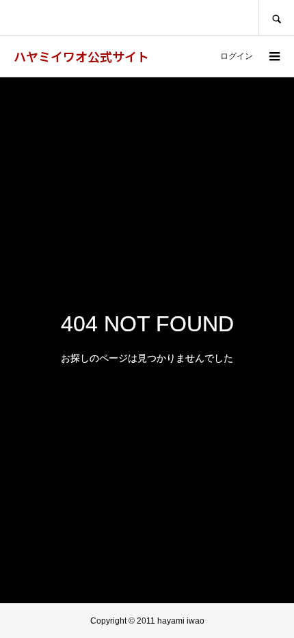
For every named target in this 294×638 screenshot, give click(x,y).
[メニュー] (273, 56)
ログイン (236, 56)
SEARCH (276, 17)
